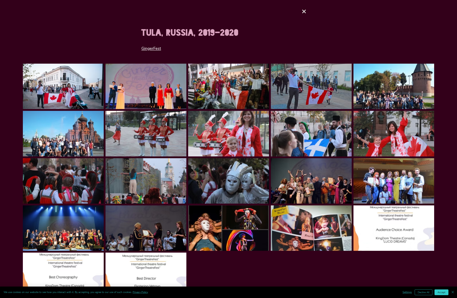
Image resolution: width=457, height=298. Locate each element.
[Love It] (304, 11)
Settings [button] (407, 292)
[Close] (453, 292)
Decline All (423, 292)
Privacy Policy (140, 292)
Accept (441, 292)
